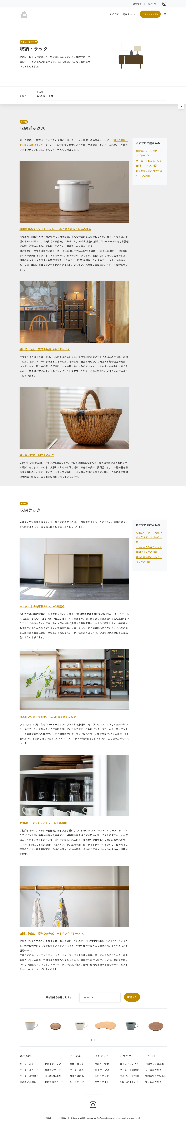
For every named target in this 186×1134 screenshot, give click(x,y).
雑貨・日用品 (77, 1075)
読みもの (127, 14)
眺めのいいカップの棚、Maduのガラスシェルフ (48, 717)
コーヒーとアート (29, 1069)
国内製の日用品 (53, 1075)
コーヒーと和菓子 (29, 1075)
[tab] (91, 1040)
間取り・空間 (102, 1064)
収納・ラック (102, 1075)
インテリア (102, 1056)
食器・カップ (77, 1064)
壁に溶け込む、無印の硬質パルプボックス (45, 349)
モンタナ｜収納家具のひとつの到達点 (42, 606)
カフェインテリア (129, 1064)
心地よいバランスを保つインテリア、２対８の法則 (149, 537)
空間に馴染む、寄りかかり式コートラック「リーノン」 (53, 933)
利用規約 (62, 1118)
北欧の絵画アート (54, 1081)
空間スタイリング (129, 1081)
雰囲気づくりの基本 (155, 1075)
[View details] (164, 4)
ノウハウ (125, 1056)
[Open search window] (165, 14)
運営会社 (137, 3)
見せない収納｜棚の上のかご (37, 455)
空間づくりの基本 (154, 1064)
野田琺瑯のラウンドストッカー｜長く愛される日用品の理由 (55, 229)
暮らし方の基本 (153, 1081)
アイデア (114, 14)
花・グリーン (77, 1081)
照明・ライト (102, 1081)
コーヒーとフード (29, 1064)
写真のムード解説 (129, 1075)
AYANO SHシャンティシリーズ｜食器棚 (43, 823)
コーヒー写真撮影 (129, 1069)
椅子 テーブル (102, 1069)
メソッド (150, 1056)
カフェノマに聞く (150, 14)
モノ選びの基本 (153, 1069)
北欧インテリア (53, 1064)
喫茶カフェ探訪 (28, 1081)
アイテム (75, 1056)
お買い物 (152, 3)
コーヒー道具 (77, 1069)
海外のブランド (53, 1069)
